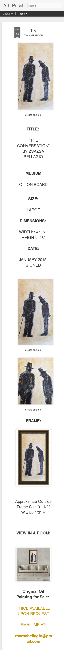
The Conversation (33, 32)
